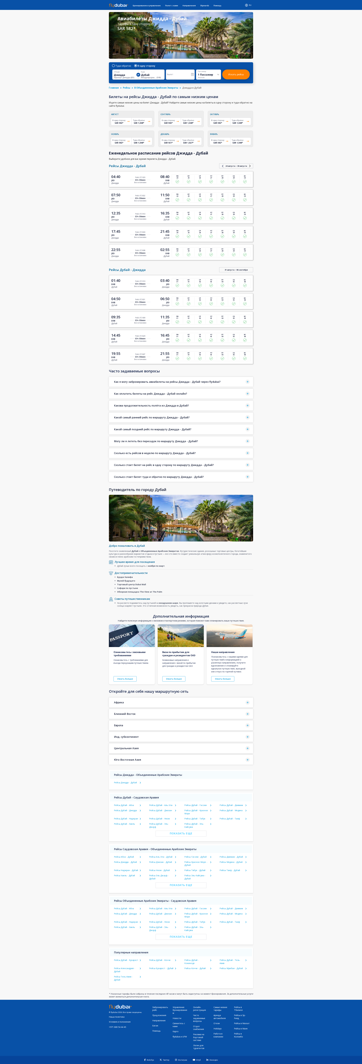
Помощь (217, 5)
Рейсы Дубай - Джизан (160, 810)
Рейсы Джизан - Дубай (160, 862)
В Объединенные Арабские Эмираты (156, 87)
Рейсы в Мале (241, 1028)
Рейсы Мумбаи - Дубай (231, 968)
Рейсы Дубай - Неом (159, 818)
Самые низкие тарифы (220, 1009)
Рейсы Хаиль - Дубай (124, 875)
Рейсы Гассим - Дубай (195, 856)
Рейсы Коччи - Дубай (195, 968)
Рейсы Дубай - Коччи (160, 960)
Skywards (204, 5)
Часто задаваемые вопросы (199, 1018)
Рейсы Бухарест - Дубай (161, 968)
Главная (114, 87)
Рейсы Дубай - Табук (194, 818)
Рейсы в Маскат (242, 1023)
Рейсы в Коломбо (238, 1035)
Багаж (155, 1025)
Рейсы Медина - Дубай (231, 862)
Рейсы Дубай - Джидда (125, 810)
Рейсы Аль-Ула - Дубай (160, 856)
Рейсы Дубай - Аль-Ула (160, 805)
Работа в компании (218, 1035)
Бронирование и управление (147, 5)
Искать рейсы (236, 74)
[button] (181, 382)
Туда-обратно (123, 66)
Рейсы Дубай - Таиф (230, 818)
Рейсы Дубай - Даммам (231, 805)
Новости (177, 1018)
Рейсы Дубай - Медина (231, 810)
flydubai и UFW (180, 1036)
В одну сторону (146, 66)
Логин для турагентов (198, 1047)
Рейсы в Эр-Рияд (240, 1017)
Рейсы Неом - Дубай (159, 870)
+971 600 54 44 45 (117, 1027)
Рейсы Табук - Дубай (194, 870)
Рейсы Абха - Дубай (124, 856)
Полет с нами (171, 5)
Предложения (159, 1015)
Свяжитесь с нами (179, 1025)
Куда (143, 72)
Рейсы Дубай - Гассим (195, 805)
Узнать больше (125, 678)
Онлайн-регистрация (199, 1009)
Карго (175, 1031)
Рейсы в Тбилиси (238, 1009)
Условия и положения (120, 1021)
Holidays (218, 1028)
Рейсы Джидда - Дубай (125, 782)
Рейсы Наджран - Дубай (126, 870)
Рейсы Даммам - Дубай (231, 856)
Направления (189, 5)
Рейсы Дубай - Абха (124, 805)
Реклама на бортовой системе (198, 1037)
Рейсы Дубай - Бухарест (126, 960)
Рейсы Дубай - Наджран (126, 818)
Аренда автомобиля (220, 1017)
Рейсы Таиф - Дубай (230, 870)
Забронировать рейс (160, 1009)
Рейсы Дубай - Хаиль (124, 823)
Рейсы (126, 87)
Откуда (117, 72)
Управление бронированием (180, 1010)
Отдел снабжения (198, 1028)
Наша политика (116, 1016)
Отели (217, 1023)
